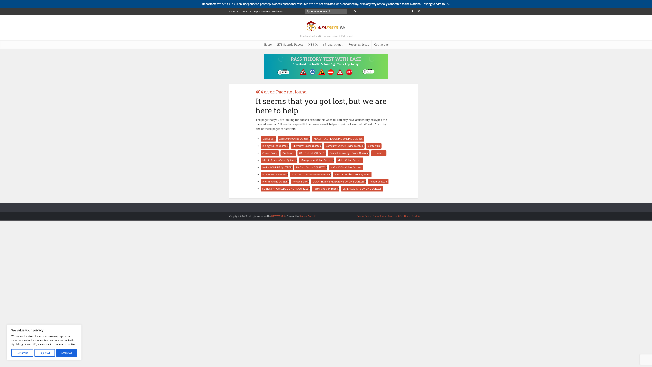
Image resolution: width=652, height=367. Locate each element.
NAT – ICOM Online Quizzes (346, 167)
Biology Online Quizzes (275, 145)
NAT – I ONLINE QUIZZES (276, 167)
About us (233, 11)
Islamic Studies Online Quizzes (279, 160)
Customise (22, 352)
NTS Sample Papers (290, 44)
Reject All (45, 352)
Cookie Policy (269, 153)
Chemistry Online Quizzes (307, 145)
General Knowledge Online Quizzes (348, 153)
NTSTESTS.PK (278, 216)
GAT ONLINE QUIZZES (311, 153)
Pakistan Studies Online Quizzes (352, 174)
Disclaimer (277, 11)
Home (268, 44)
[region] (44, 342)
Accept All (66, 352)
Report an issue (262, 11)
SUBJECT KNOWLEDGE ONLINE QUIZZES (285, 188)
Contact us (246, 11)
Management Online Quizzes (316, 160)
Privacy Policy (300, 181)
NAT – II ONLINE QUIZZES (310, 167)
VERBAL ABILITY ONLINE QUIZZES (362, 188)
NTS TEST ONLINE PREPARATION (311, 174)
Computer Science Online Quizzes (344, 145)
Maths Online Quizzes (349, 160)
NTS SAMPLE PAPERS (274, 174)
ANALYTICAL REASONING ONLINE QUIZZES (338, 138)
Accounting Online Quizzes (294, 138)
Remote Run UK (307, 216)
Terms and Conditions (325, 188)
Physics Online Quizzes (274, 181)
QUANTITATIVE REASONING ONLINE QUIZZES (339, 181)
